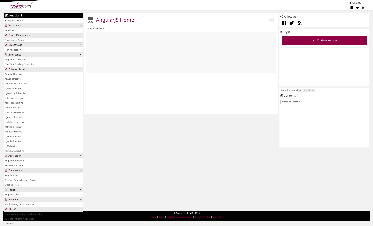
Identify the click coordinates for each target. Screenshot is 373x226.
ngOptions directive (14, 122)
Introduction (11, 30)
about (161, 217)
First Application (13, 49)
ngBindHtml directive (15, 93)
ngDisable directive (14, 112)
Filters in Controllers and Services (21, 179)
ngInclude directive (14, 150)
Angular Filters (12, 175)
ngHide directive (13, 136)
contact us (172, 217)
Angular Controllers (14, 160)
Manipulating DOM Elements (19, 204)
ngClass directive (13, 117)
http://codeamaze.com (324, 40)
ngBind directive (13, 88)
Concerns (9, 223)
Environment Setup (14, 39)
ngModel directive (14, 102)
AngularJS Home (15, 20)
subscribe (217, 217)
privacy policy (185, 217)
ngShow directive (13, 131)
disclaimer (200, 217)
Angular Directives (14, 73)
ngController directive (16, 83)
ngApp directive (13, 78)
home (153, 217)
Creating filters (12, 184)
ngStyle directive (13, 126)
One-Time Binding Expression (19, 64)
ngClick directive (13, 107)
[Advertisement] (181, 52)
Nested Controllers (14, 165)
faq (208, 217)
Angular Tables (12, 194)
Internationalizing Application (19, 218)
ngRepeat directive (14, 97)
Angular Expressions (15, 59)
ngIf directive (11, 146)
